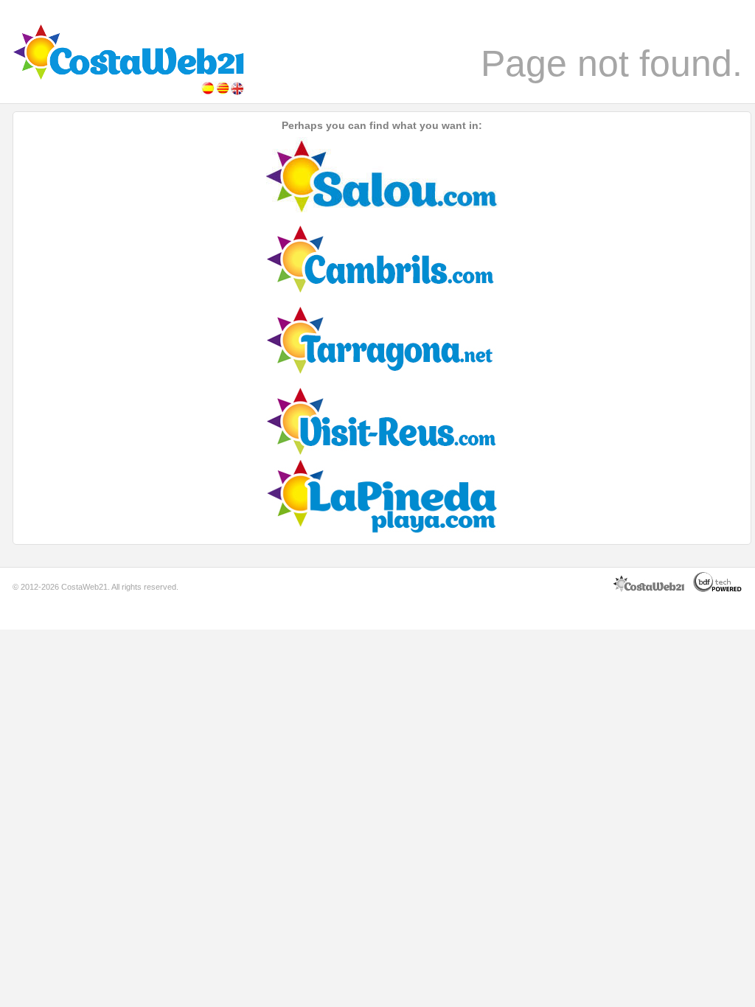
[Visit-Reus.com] (382, 452)
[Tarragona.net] (382, 371)
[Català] (222, 93)
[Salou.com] (382, 209)
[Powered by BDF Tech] (717, 590)
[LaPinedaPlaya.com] (382, 534)
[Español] (208, 93)
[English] (237, 93)
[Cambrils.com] (382, 290)
